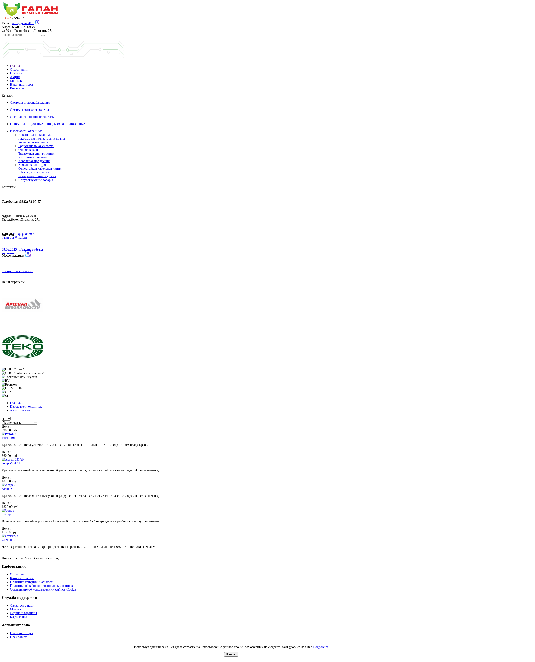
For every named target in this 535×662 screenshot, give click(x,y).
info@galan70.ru (23, 23)
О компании (19, 69)
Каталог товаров (22, 578)
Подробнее (321, 647)
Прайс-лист (18, 637)
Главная (15, 65)
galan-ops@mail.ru (14, 237)
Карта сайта (18, 617)
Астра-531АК (11, 463)
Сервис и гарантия (23, 613)
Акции (15, 77)
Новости (16, 73)
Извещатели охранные (26, 406)
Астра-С (8, 488)
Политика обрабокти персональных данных (41, 585)
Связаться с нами (22, 605)
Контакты (17, 88)
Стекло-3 (8, 539)
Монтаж (16, 81)
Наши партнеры (21, 84)
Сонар (6, 514)
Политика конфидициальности (32, 582)
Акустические (20, 410)
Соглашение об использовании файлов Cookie (43, 589)
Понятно (231, 654)
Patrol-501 (8, 437)
